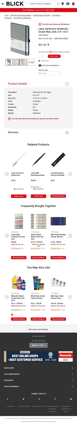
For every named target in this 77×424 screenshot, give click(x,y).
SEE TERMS (50, 10)
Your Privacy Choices (39, 406)
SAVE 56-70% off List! (58, 306)
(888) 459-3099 (39, 341)
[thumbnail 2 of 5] (16, 62)
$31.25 (42, 44)
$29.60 (13, 242)
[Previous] (7, 174)
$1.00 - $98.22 (56, 242)
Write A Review (43, 35)
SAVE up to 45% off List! (38, 245)
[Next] (70, 174)
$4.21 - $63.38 (36, 303)
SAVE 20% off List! (17, 244)
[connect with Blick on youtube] (71, 400)
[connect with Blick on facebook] (8, 400)
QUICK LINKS (9, 368)
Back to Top (37, 345)
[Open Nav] (3, 4)
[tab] (38, 83)
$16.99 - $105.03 (57, 303)
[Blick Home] (15, 4)
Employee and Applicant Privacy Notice (66, 409)
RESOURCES (8, 380)
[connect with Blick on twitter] (23, 400)
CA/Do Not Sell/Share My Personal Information (52, 409)
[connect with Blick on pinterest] (55, 400)
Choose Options (58, 196)
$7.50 (13, 180)
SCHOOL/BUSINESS (11, 386)
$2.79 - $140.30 (36, 242)
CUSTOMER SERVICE (12, 374)
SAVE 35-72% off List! (58, 244)
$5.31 (53, 180)
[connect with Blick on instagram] (39, 400)
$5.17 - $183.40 (16, 303)
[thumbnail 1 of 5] (8, 62)
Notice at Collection (24, 406)
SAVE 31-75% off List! (38, 306)
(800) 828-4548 (39, 336)
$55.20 (33, 180)
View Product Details (61, 38)
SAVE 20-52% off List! (18, 306)
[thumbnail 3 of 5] (23, 62)
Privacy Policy (11, 406)
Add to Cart (18, 196)
